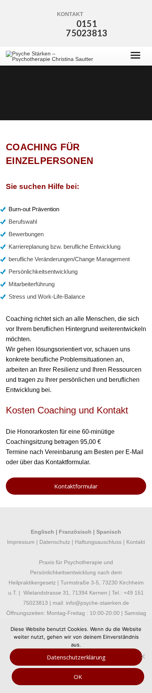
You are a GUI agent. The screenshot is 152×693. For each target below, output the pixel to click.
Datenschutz (54, 542)
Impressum (21, 542)
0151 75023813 (86, 28)
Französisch (75, 532)
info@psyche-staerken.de (97, 603)
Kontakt (135, 542)
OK (78, 677)
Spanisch (108, 532)
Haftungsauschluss (97, 542)
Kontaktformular (67, 462)
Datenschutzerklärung (76, 657)
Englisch (42, 532)
